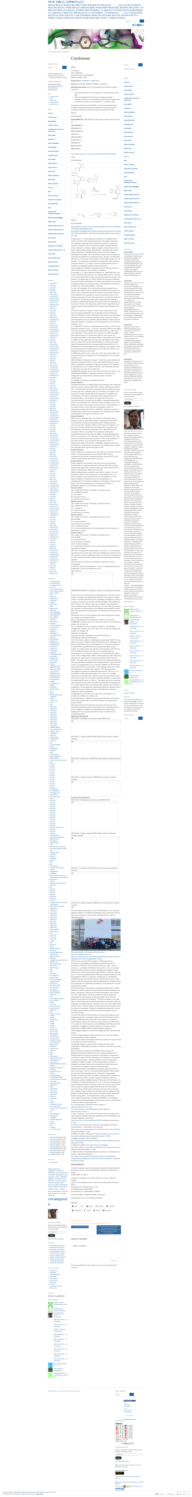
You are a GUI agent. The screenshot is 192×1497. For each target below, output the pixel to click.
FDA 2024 (52, 829)
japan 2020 (53, 923)
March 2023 (53, 343)
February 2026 (54, 295)
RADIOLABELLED (55, 1060)
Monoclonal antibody (55, 964)
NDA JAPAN (53, 973)
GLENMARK (53, 858)
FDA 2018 (52, 816)
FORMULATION (54, 843)
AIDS (51, 595)
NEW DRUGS (54, 983)
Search (141, 21)
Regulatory (53, 1069)
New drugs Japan (55, 991)
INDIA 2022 (53, 898)
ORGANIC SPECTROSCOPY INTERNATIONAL (55, 88)
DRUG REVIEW (54, 758)
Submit (117, 1476)
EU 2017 (52, 773)
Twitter (133, 25)
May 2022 (52, 360)
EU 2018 (52, 775)
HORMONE (53, 873)
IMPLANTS (53, 885)
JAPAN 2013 (53, 910)
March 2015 (53, 525)
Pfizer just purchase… (60, 1319)
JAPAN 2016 (53, 916)
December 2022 (54, 346)
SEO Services (118, 1486)
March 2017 (53, 479)
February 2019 (54, 435)
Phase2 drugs (54, 1029)
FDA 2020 (52, 819)
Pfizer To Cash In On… (60, 1324)
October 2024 (53, 318)
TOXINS (52, 1102)
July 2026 (52, 285)
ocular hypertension (55, 1006)
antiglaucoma (53, 641)
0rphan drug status (55, 581)
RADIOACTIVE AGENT (56, 1058)
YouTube (143, 25)
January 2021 (54, 391)
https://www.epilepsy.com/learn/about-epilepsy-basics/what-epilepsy (92, 1140)
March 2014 (53, 548)
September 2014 (54, 537)
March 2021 (53, 387)
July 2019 (52, 425)
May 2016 (52, 498)
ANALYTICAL (53, 604)
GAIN (51, 845)
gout (51, 864)
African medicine (54, 593)
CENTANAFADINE (55, 1274)
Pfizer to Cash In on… (60, 1344)
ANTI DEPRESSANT (55, 614)
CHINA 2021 (53, 714)
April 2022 (53, 362)
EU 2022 (52, 783)
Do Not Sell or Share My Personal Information (70, 1391)
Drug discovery (54, 754)
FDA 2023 (52, 825)
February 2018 (54, 458)
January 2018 (54, 460)
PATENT (52, 1016)
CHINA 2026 (53, 723)
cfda (51, 704)
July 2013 (52, 564)
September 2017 (54, 467)
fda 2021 (52, 821)
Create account (54, 96)
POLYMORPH (54, 1035)
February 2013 (54, 573)
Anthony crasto (54, 608)
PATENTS (52, 1018)
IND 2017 (52, 889)
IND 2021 (52, 893)
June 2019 (53, 427)
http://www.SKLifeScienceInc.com (81, 1107)
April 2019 (53, 431)
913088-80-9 (86, 81)
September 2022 (54, 352)
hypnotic (52, 881)
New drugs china (54, 987)
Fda (131, 1412)
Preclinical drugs (54, 1039)
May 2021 (52, 383)
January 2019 (54, 437)
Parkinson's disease (55, 1014)
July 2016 (52, 494)
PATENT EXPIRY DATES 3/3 (56, 234)
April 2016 (53, 500)
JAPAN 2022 (53, 927)
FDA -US (50, 187)
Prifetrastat (53, 1150)
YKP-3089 (84, 1220)
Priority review (54, 1044)
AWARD (52, 685)
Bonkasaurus (57, 1308)
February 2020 (54, 412)
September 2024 (54, 319)
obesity (52, 1002)
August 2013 (53, 562)
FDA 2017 (52, 814)
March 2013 (53, 571)
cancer (52, 702)
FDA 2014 (52, 808)
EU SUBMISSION (55, 791)
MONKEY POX (54, 962)
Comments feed (54, 102)
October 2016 (53, 489)
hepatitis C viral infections (57, 868)
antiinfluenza (53, 646)
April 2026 (53, 291)
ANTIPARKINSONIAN (56, 654)
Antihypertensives (55, 643)
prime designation (55, 1042)
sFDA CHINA (51, 254)
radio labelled (54, 1056)
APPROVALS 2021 (55, 666)
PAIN (51, 1012)
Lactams (52, 941)
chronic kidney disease (56, 729)
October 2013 (53, 558)
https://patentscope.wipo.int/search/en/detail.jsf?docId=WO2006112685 (93, 154)
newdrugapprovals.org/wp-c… (58, 1245)
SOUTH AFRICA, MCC (54, 258)
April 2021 (53, 385)
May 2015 (52, 521)
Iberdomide (53, 1143)
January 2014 (54, 552)
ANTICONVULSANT (55, 635)
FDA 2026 (52, 833)
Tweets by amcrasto (129, 693)
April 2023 (53, 341)
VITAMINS (53, 1127)
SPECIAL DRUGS (53, 262)
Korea (51, 933)
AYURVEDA (53, 687)
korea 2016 (53, 937)
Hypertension (53, 879)
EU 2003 (52, 764)
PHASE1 (52, 1027)
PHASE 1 (52, 1023)
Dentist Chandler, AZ (130, 1465)
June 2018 (53, 450)
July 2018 (52, 448)
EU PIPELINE (53, 789)
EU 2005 (52, 766)
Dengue (52, 746)
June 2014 (53, 542)
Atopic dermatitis (54, 679)
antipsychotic (53, 656)
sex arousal (53, 1081)
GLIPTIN (52, 860)
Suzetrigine (53, 1276)
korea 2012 (53, 935)
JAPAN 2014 (53, 912)
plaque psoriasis (54, 1033)
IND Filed (52, 895)
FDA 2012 (52, 804)
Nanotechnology (54, 968)
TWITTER (126, 690)
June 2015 (53, 519)
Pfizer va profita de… (59, 1339)
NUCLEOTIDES (54, 1000)
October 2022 (53, 350)
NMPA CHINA (52, 222)
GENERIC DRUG (54, 852)
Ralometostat (53, 1147)
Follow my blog (129, 1415)
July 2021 (52, 379)
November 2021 (54, 371)
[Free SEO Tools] (119, 1473)
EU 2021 (52, 781)
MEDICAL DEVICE (55, 956)
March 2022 (53, 364)
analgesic (52, 602)
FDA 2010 (52, 800)
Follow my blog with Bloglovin (132, 699)
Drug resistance (52, 167)
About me (51, 113)
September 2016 (54, 491)
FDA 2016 (52, 812)
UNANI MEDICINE (55, 1114)
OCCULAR (53, 1004)
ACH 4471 (53, 587)
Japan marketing (54, 929)
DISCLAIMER (52, 135)
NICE (51, 996)
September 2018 (54, 444)
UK (51, 1112)
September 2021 (54, 375)
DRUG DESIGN (52, 147)
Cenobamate (77, 1220)
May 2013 (52, 567)
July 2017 (52, 471)
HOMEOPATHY (54, 871)
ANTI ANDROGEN (55, 612)
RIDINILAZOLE (58, 1370)
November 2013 (54, 556)
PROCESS (53, 1046)
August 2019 (53, 423)
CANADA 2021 (54, 700)
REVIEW (52, 1073)
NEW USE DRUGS (55, 992)
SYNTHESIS (53, 1098)
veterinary (52, 1123)
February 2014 (54, 550)
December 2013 (54, 554)
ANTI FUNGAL (54, 622)
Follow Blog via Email (54, 1222)
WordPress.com (54, 104)
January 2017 (54, 483)
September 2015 (54, 514)
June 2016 (53, 496)
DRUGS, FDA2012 (53, 183)
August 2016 (53, 492)
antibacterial (53, 629)
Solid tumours (54, 1091)
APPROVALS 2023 (55, 670)
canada (52, 698)
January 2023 (54, 344)
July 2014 (52, 541)
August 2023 (53, 337)
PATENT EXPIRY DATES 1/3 (56, 226)
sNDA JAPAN (53, 1089)
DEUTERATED (54, 748)
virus (51, 1125)
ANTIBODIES (53, 633)
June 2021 (53, 381)
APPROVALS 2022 (55, 668)
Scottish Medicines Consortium (58, 1079)
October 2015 (53, 512)
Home (49, 51)
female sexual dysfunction (57, 837)
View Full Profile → (129, 601)
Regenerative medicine (56, 1067)
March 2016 (53, 502)
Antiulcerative (53, 662)
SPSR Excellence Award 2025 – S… (61, 1304)
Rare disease (53, 1062)
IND (51, 887)
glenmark (52, 856)
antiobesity (53, 652)
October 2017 (53, 466)
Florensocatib (53, 1280)
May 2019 (52, 429)
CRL (51, 743)
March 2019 (53, 433)
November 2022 (54, 348)
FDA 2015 (52, 810)
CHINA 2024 (53, 719)
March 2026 (53, 293)
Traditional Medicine (53, 266)
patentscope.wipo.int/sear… (57, 1247)
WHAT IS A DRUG (53, 270)
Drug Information (53, 155)
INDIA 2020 (53, 896)
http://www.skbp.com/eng (79, 1111)
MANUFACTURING (55, 948)
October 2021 (53, 373)
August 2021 (53, 377)
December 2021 (54, 369)
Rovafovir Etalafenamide (80, 1226)
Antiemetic (53, 637)
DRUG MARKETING (55, 756)
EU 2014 (52, 768)
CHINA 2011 (53, 706)
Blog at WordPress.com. (53, 1391)
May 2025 (52, 312)
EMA (51, 762)
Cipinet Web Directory (137, 1486)
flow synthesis (54, 841)
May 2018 (52, 452)
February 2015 (54, 527)
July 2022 (52, 356)
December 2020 (54, 393)
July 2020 (52, 402)
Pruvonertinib (53, 1148)
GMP (49, 191)
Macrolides (53, 944)
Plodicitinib (53, 1152)
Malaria (52, 946)
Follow (51, 1236)
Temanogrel (57, 1321)
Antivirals (52, 664)
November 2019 (54, 418)
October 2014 (53, 535)
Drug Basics (51, 139)
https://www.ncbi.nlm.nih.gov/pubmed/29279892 (86, 1120)
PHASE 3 (52, 1025)
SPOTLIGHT (53, 1094)
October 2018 (53, 442)
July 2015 (52, 517)
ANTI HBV (53, 623)
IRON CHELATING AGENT (57, 906)
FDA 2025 (52, 831)
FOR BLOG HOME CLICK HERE (58, 77)
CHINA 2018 (53, 710)
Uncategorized (56, 51)
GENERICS (53, 854)
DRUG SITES (51, 171)
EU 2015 (52, 769)
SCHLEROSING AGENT (56, 1077)
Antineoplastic (54, 650)
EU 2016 (52, 771)
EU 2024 (52, 787)
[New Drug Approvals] (96, 39)
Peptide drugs (54, 1019)
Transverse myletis (55, 1106)
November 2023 (54, 331)
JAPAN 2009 (53, 908)
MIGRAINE (53, 958)
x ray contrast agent (55, 1129)
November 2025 (54, 300)
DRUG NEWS (52, 159)
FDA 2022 (52, 823)
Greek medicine (54, 866)
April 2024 (53, 323)
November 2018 (54, 441)
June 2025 (53, 310)
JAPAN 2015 (53, 914)
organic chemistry (55, 1008)
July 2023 (52, 339)
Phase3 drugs (54, 1031)
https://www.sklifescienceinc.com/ (81, 954)
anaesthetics (53, 600)
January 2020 (54, 414)
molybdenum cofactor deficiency (59, 960)
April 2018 (53, 454)
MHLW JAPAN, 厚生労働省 (55, 217)
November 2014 (54, 533)
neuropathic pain (54, 975)
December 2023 (54, 329)
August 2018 (53, 446)
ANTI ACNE (53, 610)
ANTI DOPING (54, 618)
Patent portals (52, 238)
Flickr (136, 25)
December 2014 (54, 531)
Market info (53, 950)
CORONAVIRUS (54, 739)
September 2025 (54, 304)
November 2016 (54, 487)
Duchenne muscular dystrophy (58, 760)
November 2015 (54, 510)
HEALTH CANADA (53, 195)
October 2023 (53, 333)
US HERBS (53, 1117)
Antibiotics (53, 631)
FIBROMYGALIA (54, 839)
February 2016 (54, 504)
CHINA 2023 (53, 718)
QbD (51, 1052)
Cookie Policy (39, 1494)
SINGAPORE (53, 1085)
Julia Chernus (57, 1368)
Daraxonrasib (53, 1278)
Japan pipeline (54, 931)
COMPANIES (53, 733)
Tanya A (56, 1363)
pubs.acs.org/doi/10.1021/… (57, 1255)
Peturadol (52, 1154)
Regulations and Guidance (55, 246)
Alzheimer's (53, 596)
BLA (51, 691)
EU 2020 (52, 779)
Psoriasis (52, 1050)
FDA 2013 (52, 806)
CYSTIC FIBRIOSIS (55, 745)
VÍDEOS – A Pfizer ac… (60, 1329)
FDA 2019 (52, 818)
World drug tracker (53, 274)
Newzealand (53, 994)
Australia (52, 681)
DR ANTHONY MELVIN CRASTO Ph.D (81, 1223)
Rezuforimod (53, 1137)
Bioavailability (52, 121)
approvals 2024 (54, 672)
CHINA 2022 (53, 716)
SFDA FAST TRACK (55, 1083)
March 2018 (53, 456)
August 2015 (53, 516)
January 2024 (54, 327)
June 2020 (53, 404)
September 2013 (54, 560)
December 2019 (54, 416)
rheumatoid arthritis (55, 1075)
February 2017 (54, 481)
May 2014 (52, 544)
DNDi (51, 752)
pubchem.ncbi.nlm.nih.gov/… (58, 1253)
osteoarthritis (53, 1010)
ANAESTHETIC (54, 598)
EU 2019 (52, 777)
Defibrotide (53, 1272)
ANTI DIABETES (54, 616)
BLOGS (52, 693)
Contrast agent (54, 737)
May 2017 (52, 475)
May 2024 (52, 321)
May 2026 (52, 289)
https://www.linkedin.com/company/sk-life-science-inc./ (88, 952)
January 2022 (54, 368)
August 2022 (53, 354)
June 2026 (53, 287)
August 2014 (53, 539)
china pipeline (54, 725)
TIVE (51, 1100)
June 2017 (53, 473)
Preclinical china (54, 1037)
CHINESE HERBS (55, 727)
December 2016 (54, 485)
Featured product (54, 835)
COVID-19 (53, 741)
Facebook (138, 25)
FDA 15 (52, 798)
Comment (114, 1260)
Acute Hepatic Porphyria (56, 589)
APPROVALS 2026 (55, 675)
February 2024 (54, 325)
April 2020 (53, 408)
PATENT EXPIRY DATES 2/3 (56, 230)
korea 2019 (53, 939)
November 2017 (54, 464)
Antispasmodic (54, 658)
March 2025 (53, 316)
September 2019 (54, 421)
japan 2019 (53, 921)
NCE (51, 969)
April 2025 (53, 314)
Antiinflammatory (54, 645)
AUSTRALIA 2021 (55, 683)
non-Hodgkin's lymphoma (57, 998)
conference (53, 735)
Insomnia (52, 900)
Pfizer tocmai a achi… (60, 1349)
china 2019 (53, 712)
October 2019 (53, 419)
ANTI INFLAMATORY (55, 625)
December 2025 (54, 298)
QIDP (51, 1054)
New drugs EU (54, 989)
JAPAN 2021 (53, 925)
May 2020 (52, 406)
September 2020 (54, 398)
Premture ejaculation (55, 1041)
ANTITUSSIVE (54, 660)
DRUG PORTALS (53, 163)
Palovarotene (57, 1317)
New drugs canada (55, 985)
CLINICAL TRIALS (53, 125)
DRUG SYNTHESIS (53, 175)
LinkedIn (141, 25)
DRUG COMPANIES (53, 143)
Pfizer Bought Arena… (60, 1334)
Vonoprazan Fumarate (56, 1286)
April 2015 (53, 523)
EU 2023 (52, 785)
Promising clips (54, 1048)
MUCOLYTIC (53, 966)
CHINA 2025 (53, 722)
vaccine (52, 1121)
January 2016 (54, 506)
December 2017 (54, 462)
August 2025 (53, 306)
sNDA (51, 1087)
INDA (49, 207)
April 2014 (53, 546)
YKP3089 (89, 1220)
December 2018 (54, 439)
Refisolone (53, 1141)
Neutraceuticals (54, 977)
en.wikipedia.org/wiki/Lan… (57, 1261)
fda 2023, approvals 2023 (57, 827)
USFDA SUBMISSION (56, 1119)
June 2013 (53, 566)
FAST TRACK (53, 795)
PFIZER (52, 1021)
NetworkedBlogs (128, 1400)
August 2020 (53, 400)
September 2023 (54, 335)
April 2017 (53, 477)
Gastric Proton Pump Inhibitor (58, 846)
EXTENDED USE (54, 793)
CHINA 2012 (53, 708)
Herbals (52, 869)
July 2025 (52, 308)
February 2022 (54, 366)
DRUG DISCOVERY (53, 151)
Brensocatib (53, 1288)
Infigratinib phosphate (60, 1310)
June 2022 (53, 358)
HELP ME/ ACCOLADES (55, 199)
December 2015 (54, 508)
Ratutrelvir (53, 1145)
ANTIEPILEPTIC (54, 639)
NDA (51, 971)
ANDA (51, 606)
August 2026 (53, 283)
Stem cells (53, 1096)
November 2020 (54, 394)
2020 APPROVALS (55, 583)
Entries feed (53, 100)
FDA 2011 (52, 802)
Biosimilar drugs (54, 689)
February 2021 (54, 389)
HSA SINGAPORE (53, 203)
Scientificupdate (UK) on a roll (56, 250)
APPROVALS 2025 (55, 673)
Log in (51, 98)
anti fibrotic (53, 620)
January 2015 (54, 529)
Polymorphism (52, 242)
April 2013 (53, 569)
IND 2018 (52, 891)
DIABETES (53, 750)
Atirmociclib (53, 1282)
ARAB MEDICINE (55, 677)
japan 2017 (53, 918)
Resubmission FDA (55, 1071)
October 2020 (53, 396)
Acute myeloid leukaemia (57, 591)
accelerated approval (56, 585)
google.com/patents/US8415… (58, 1257)
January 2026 (54, 296)
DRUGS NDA (51, 179)
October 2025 (53, 302)
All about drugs (52, 117)
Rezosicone (53, 1139)
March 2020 (53, 410)
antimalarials (53, 648)
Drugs (125, 1410)
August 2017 (53, 469)
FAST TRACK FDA (55, 796)
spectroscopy (53, 1092)
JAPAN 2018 (53, 919)
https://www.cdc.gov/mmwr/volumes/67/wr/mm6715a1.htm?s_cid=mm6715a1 (95, 1129)
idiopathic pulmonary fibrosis (58, 883)
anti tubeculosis (54, 627)
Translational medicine (56, 1104)
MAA (51, 943)
